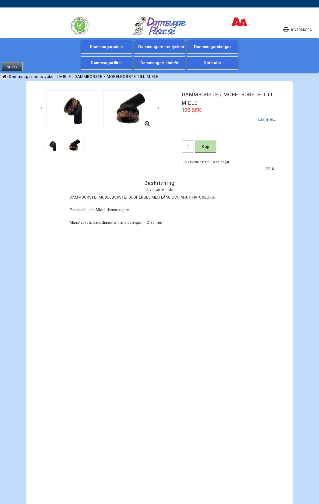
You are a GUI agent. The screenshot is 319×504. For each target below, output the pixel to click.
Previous (41, 108)
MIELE (65, 76)
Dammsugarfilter (106, 63)
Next (159, 108)
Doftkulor (212, 63)
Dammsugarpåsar (106, 47)
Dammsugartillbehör (159, 63)
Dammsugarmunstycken (161, 47)
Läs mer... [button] (267, 119)
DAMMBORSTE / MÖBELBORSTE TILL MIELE (116, 76)
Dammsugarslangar (212, 47)
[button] (300, 30)
